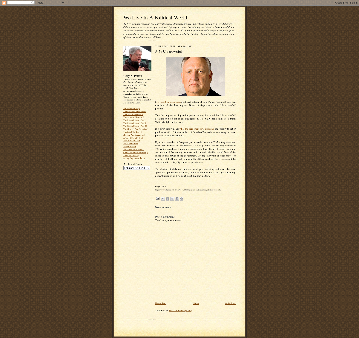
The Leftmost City (131, 155)
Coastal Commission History (135, 152)
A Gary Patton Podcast (133, 137)
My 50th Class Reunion (133, 149)
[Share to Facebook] (177, 199)
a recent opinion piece (169, 101)
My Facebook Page (131, 108)
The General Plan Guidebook (136, 129)
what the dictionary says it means (197, 128)
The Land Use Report (132, 131)
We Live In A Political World (155, 17)
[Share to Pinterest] (181, 199)
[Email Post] (157, 198)
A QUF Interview (130, 143)
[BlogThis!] (167, 199)
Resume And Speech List (134, 134)
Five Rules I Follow (131, 140)
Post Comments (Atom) (180, 310)
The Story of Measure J (133, 117)
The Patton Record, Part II (134, 123)
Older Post (230, 303)
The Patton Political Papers (134, 111)
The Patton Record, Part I (134, 120)
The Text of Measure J (133, 114)
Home (196, 303)
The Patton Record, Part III (135, 126)
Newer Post (160, 303)
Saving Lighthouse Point (134, 158)
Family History (129, 146)
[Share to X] (172, 199)
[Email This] (163, 199)
